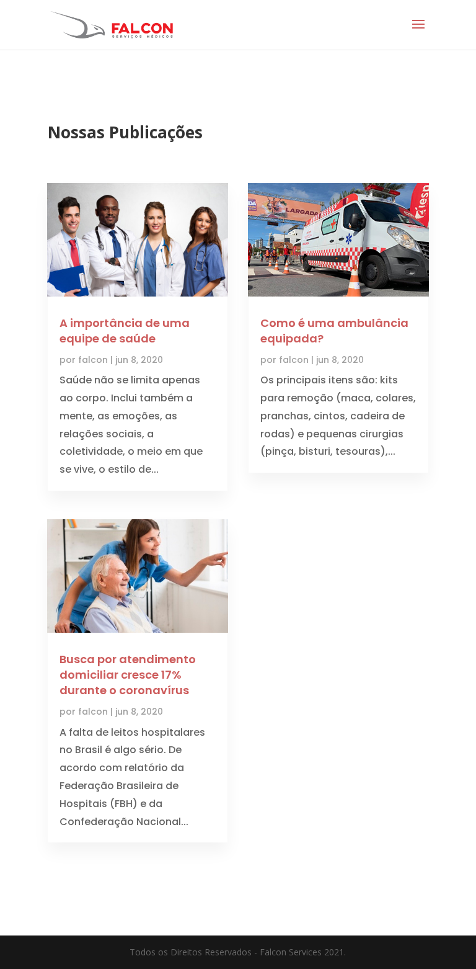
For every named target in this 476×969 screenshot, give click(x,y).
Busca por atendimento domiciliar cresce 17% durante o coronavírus (128, 674)
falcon (93, 360)
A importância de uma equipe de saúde (125, 330)
